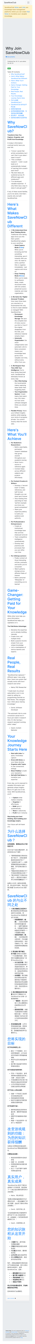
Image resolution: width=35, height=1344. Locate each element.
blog (22, 1337)
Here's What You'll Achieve (16, 434)
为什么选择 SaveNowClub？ (17, 835)
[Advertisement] (17, 31)
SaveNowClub (10, 2)
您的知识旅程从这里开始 (19, 117)
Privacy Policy (14, 1332)
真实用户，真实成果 (17, 115)
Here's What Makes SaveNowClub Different (17, 215)
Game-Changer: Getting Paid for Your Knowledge (19, 87)
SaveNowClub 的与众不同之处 (17, 900)
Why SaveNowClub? (18, 74)
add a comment (11, 1298)
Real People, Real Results (13, 664)
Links (24, 7)
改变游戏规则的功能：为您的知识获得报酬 (16, 1135)
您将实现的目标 (16, 109)
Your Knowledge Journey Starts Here (17, 743)
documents (11, 57)
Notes (17, 7)
